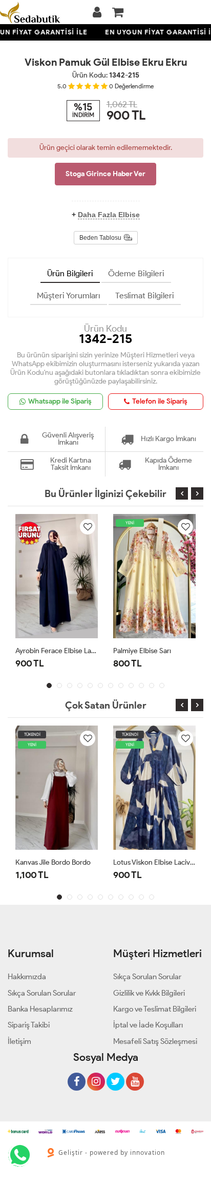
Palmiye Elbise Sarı (142, 650)
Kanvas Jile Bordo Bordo (53, 862)
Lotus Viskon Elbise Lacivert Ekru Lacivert (154, 862)
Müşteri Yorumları (68, 295)
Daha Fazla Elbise (109, 215)
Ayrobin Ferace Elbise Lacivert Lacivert (56, 650)
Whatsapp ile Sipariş (60, 401)
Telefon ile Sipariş (159, 401)
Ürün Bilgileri (70, 273)
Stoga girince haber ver (105, 173)
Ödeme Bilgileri (136, 273)
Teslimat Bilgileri (144, 295)
